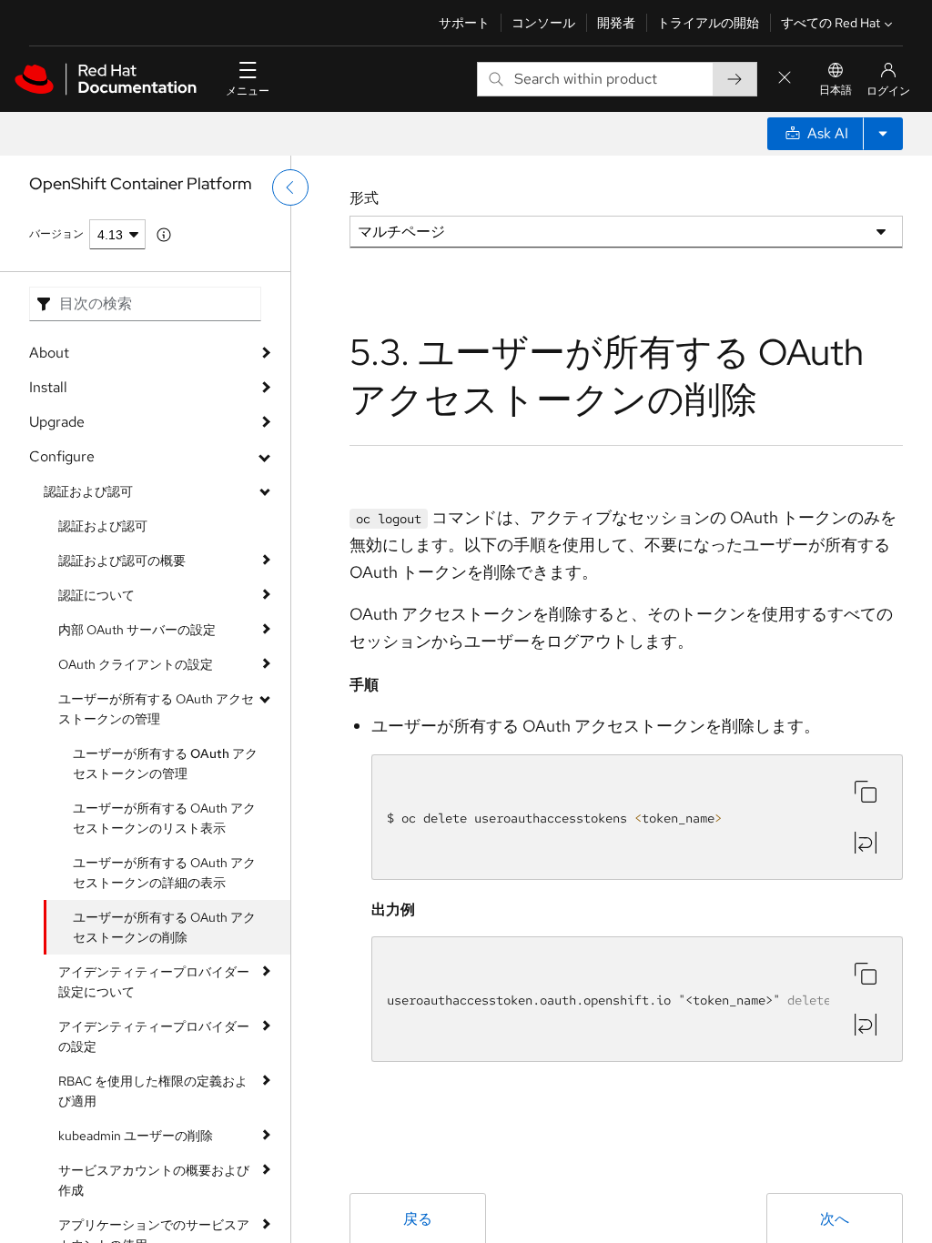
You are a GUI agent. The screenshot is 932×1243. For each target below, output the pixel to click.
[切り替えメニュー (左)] (290, 187)
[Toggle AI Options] (883, 133)
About (49, 352)
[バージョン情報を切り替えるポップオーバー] (164, 235)
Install (48, 387)
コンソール (543, 23)
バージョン (56, 234)
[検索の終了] (784, 78)
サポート (464, 23)
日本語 (835, 90)
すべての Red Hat (830, 23)
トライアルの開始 (708, 23)
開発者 (616, 23)
